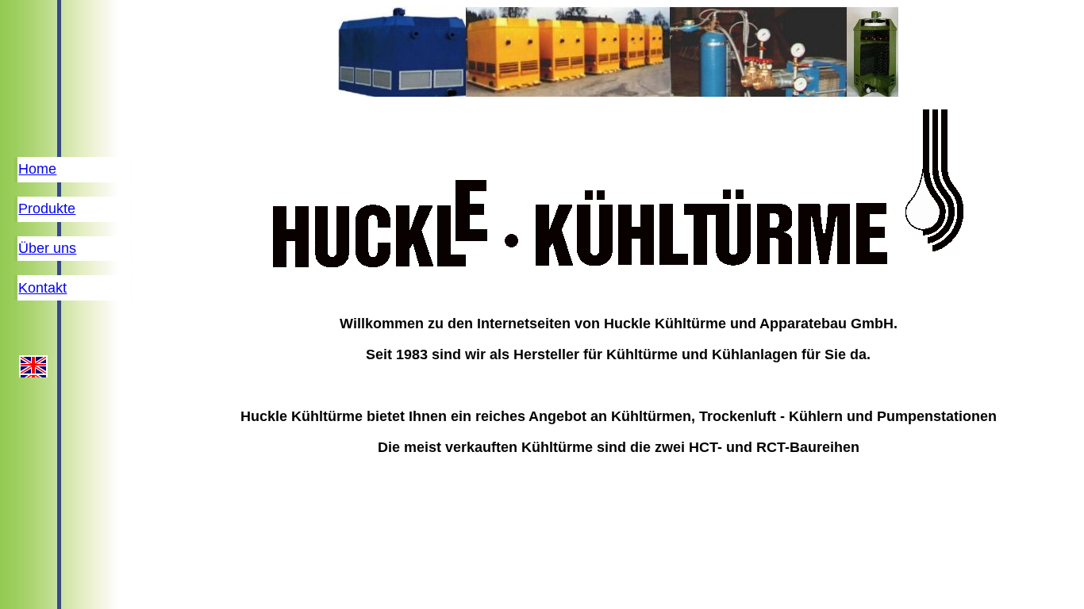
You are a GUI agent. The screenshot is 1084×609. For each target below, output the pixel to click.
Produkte (46, 208)
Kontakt (42, 288)
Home (37, 169)
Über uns (47, 248)
